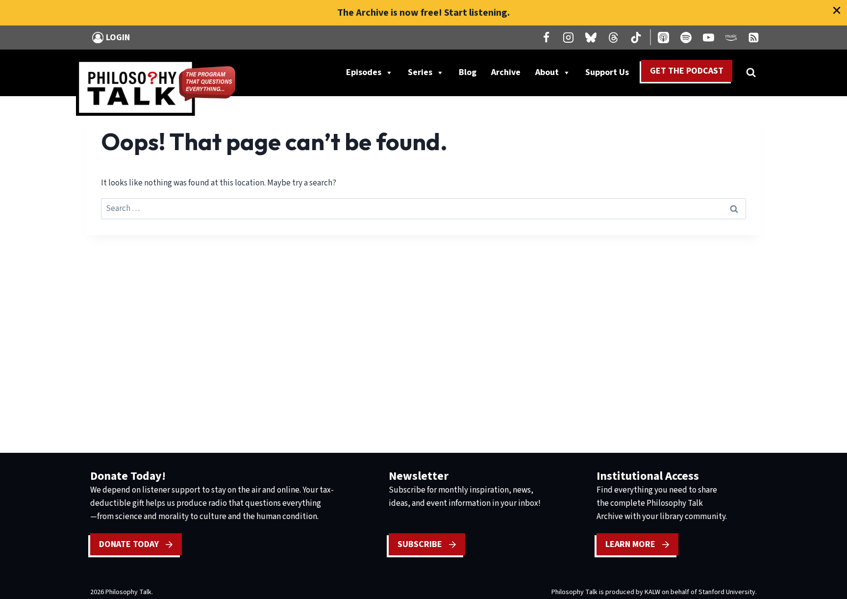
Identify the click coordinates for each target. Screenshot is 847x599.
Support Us (610, 74)
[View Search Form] (751, 72)
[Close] (837, 10)
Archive (506, 72)
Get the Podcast (686, 71)
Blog (467, 72)
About (547, 72)
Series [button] (420, 72)
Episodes (363, 72)
